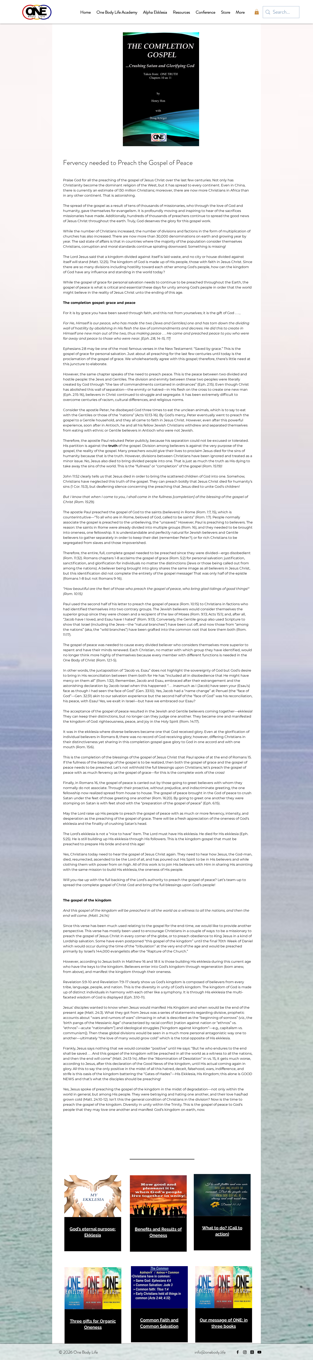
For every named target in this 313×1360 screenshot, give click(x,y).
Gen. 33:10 (145, 691)
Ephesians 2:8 (74, 349)
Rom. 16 (188, 527)
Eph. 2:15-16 (73, 395)
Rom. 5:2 (177, 558)
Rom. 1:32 (105, 681)
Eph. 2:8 (148, 338)
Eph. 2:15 (205, 384)
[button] (256, 11)
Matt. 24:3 (94, 1013)
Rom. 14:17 (189, 721)
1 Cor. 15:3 (79, 487)
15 (213, 512)
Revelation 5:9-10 (77, 982)
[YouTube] (259, 1352)
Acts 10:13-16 (146, 415)
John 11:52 (71, 476)
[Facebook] (237, 1352)
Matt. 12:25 (98, 262)
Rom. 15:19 (211, 466)
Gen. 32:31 (83, 696)
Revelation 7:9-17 (114, 982)
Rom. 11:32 (72, 558)
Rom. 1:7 (204, 512)
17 (167, 338)
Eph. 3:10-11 (134, 997)
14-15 (161, 338)
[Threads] (252, 1352)
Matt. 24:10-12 (95, 1099)
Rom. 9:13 (199, 614)
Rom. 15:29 (84, 502)
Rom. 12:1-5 (106, 660)
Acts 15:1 (215, 614)
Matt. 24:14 (98, 916)
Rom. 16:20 (162, 798)
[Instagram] (245, 1352)
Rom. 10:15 (72, 594)
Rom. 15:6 (85, 747)
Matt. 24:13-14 (124, 1059)
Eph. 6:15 (211, 803)
